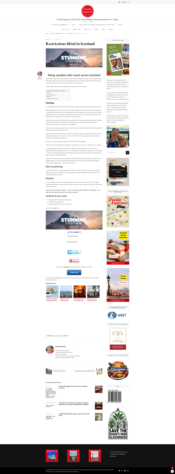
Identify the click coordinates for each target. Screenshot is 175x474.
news (53, 416)
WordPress (64, 471)
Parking (48, 93)
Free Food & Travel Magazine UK (60, 24)
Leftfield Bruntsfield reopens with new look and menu (74, 414)
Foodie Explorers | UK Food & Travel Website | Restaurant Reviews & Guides (87, 19)
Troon (53, 396)
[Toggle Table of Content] (67, 91)
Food (47, 405)
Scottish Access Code (52, 98)
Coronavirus (50, 335)
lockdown (65, 335)
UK (46, 388)
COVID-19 (58, 335)
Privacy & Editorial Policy (73, 471)
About (73, 24)
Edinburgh (48, 416)
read (54, 208)
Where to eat (65, 29)
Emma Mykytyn (39, 78)
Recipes (110, 29)
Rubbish (49, 96)
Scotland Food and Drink (51, 394)
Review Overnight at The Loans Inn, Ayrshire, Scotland (73, 387)
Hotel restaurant (51, 391)
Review (47, 392)
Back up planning (51, 95)
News (103, 29)
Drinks (96, 29)
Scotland (57, 39)
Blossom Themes (50, 471)
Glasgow (51, 405)
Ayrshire (50, 388)
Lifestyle (120, 24)
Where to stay (76, 29)
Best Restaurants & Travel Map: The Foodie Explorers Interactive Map (96, 24)
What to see (87, 29)
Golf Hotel (49, 389)
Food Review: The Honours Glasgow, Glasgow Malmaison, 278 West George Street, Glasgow (74, 403)
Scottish (48, 396)
